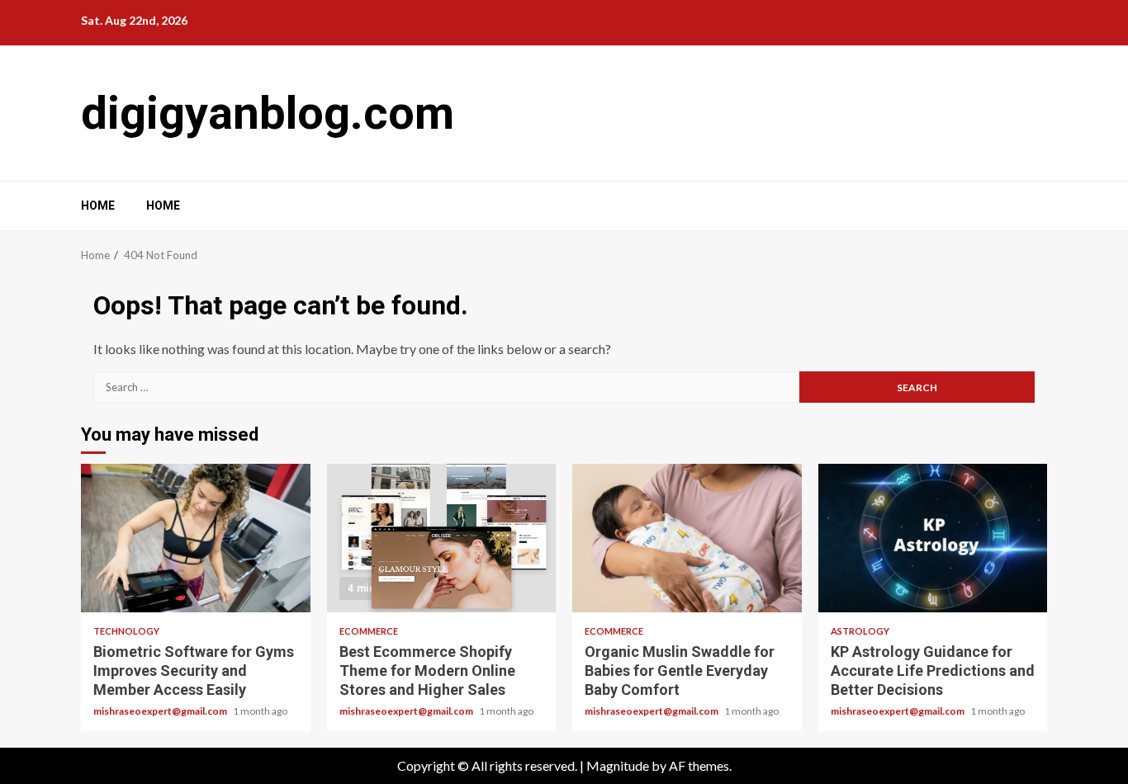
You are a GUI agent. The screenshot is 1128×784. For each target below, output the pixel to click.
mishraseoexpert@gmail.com (161, 711)
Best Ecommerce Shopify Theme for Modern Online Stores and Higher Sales (442, 538)
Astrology (860, 630)
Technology (126, 630)
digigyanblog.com (267, 113)
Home (98, 205)
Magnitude (617, 765)
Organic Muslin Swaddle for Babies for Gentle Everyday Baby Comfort (687, 538)
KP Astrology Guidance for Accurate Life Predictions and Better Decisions (933, 538)
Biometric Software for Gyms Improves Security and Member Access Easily (195, 538)
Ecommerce (368, 630)
